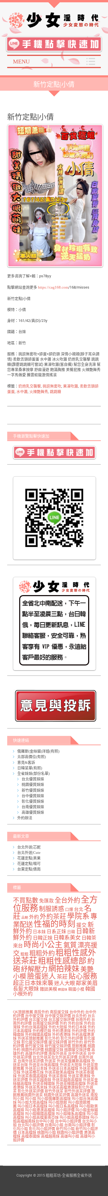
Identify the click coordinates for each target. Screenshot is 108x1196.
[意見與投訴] (55, 706)
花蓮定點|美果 (29, 858)
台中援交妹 (34, 1015)
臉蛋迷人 (41, 976)
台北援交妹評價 (61, 1019)
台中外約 (76, 1012)
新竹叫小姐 (65, 1128)
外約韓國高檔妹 (38, 1034)
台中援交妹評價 (58, 1015)
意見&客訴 (26, 762)
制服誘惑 (51, 908)
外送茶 (50, 1061)
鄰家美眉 (87, 983)
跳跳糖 (55, 391)
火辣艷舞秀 (38, 391)
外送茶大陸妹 (71, 1064)
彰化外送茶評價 (31, 1091)
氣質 (70, 945)
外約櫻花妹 (42, 1031)
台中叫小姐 (44, 1121)
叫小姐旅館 (57, 1102)
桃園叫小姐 (46, 1132)
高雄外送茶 (80, 1095)
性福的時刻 (54, 924)
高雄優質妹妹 (33, 812)
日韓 (71, 932)
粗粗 (24, 954)
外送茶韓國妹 (44, 1083)
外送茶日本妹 (36, 1068)
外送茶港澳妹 (79, 1076)
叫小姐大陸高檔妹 (33, 1102)
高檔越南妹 (50, 1136)
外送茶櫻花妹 (32, 1072)
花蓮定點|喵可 (29, 863)
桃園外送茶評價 (57, 1095)
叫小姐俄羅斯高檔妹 (54, 1098)
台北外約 (79, 1015)
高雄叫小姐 (69, 1136)
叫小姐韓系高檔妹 (71, 1113)
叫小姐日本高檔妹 (33, 1106)
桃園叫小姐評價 (70, 1132)
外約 (34, 917)
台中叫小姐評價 (68, 1121)
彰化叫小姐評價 (42, 1128)
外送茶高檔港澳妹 (63, 1087)
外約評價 (79, 1031)
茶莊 (62, 977)
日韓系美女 (67, 938)
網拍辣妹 (63, 969)
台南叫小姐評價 (77, 1125)
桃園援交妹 (54, 1049)
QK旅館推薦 (23, 1012)
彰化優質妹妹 (33, 801)
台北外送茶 (42, 1057)
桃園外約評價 (32, 1049)
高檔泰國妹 (30, 1136)
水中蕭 (22, 391)
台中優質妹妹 (33, 796)
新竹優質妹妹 (33, 790)
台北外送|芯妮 (29, 847)
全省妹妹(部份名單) (33, 773)
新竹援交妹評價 (58, 1046)
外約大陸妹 (57, 1027)
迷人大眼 (64, 983)
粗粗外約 (42, 953)
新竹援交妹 (34, 1046)
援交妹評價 (57, 1042)
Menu (21, 61)
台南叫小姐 (54, 1125)
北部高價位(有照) (31, 756)
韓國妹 (62, 989)
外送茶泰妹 (57, 1076)
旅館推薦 (79, 1046)
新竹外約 (75, 1042)
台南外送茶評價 (31, 1061)
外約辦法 (24, 818)
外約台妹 (75, 1023)
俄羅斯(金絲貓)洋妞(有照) (38, 751)
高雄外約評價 (36, 1053)
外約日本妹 (77, 1027)
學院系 (78, 916)
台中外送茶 (77, 1053)
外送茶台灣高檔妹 (44, 1064)
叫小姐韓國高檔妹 (40, 1113)
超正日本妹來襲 (33, 983)
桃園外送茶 (33, 1095)
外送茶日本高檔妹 (63, 1068)
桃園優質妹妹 (33, 784)
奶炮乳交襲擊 (29, 386)
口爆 (69, 909)
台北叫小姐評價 (31, 1125)
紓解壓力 (34, 969)
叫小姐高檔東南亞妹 (42, 1117)
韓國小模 (76, 989)
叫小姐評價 (65, 1110)
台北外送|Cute (29, 852)
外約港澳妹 (61, 1031)
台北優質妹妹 (33, 779)
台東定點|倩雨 (29, 869)
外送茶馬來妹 (36, 1087)
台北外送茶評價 (64, 1057)
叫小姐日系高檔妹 (63, 1106)
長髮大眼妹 (26, 989)
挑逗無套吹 (52, 386)
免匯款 (46, 901)
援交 (81, 925)
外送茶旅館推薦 (31, 1038)
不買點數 (25, 900)
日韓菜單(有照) (29, 768)
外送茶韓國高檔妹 (71, 1083)
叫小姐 (30, 1098)
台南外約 (82, 1019)
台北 (78, 909)
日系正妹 (56, 931)
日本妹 (39, 931)
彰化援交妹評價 (34, 1042)
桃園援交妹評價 (77, 1049)
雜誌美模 (48, 989)
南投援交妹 (59, 1012)
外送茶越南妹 (40, 1080)
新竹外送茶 (54, 1091)
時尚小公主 (43, 944)
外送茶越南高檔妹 (67, 1080)
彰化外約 (52, 1038)
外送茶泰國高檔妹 (33, 1076)
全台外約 (67, 900)
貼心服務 (83, 976)
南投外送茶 (57, 1053)
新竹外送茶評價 (77, 1091)
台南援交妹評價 (46, 1023)
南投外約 (41, 1012)
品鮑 (24, 918)
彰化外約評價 (71, 1038)
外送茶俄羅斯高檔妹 (73, 1061)
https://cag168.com (53, 287)
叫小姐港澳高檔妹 (40, 1110)
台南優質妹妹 (33, 807)
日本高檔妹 (27, 1132)
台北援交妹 (38, 1019)
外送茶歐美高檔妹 (60, 1072)
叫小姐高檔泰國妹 (75, 1117)
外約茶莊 (53, 916)
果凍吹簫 (70, 386)
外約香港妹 (61, 1034)
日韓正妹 (42, 938)
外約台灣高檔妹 (34, 1027)
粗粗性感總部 (62, 960)
